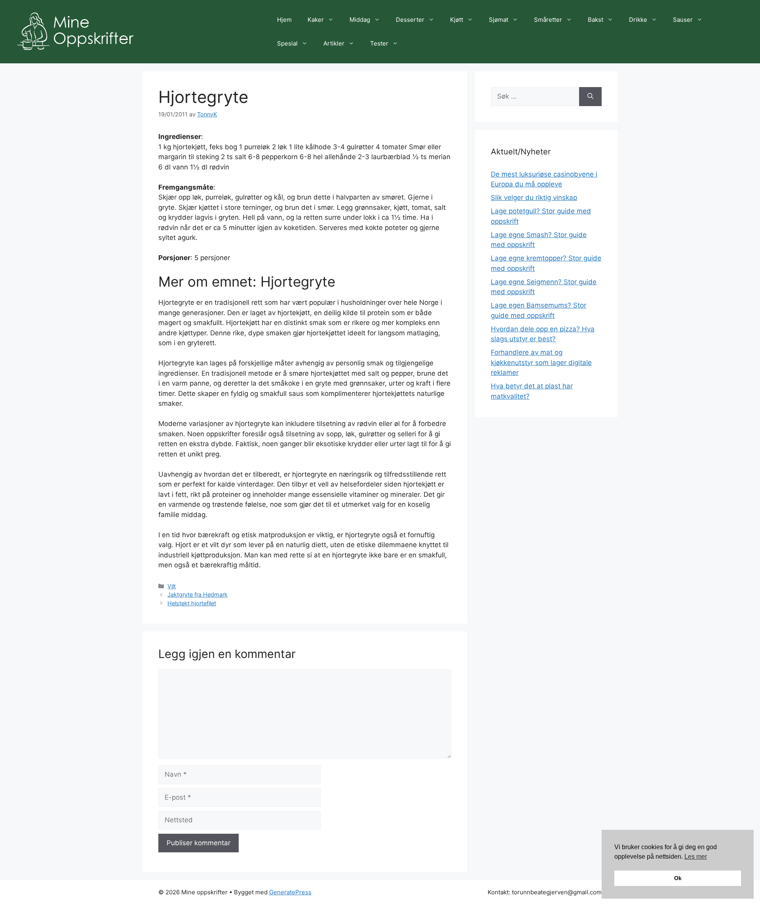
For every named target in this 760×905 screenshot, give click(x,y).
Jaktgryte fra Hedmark (197, 594)
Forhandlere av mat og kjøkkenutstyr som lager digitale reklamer (541, 362)
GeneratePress (290, 892)
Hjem (284, 19)
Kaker (316, 19)
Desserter (410, 19)
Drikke (638, 19)
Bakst (595, 19)
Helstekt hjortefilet (191, 603)
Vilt (171, 586)
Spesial (287, 43)
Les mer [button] (695, 856)
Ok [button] (678, 878)
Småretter (548, 19)
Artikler (333, 43)
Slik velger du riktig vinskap (534, 198)
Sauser (683, 19)
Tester (379, 43)
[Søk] (590, 96)
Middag (360, 19)
